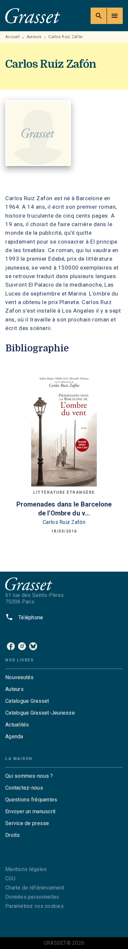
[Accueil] (32, 15)
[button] (64, 677)
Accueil (12, 37)
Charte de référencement (34, 888)
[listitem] (10, 646)
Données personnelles (32, 897)
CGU (10, 878)
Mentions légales (26, 869)
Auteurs (34, 37)
